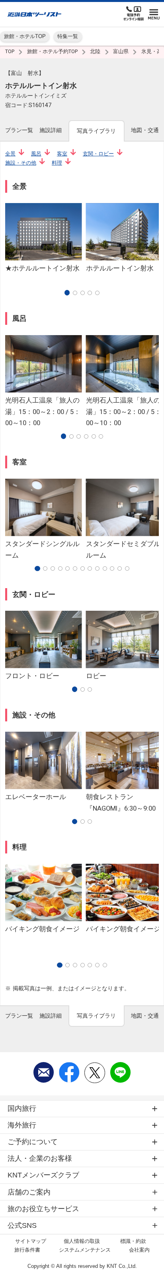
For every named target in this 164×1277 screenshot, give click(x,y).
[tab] (19, 130)
